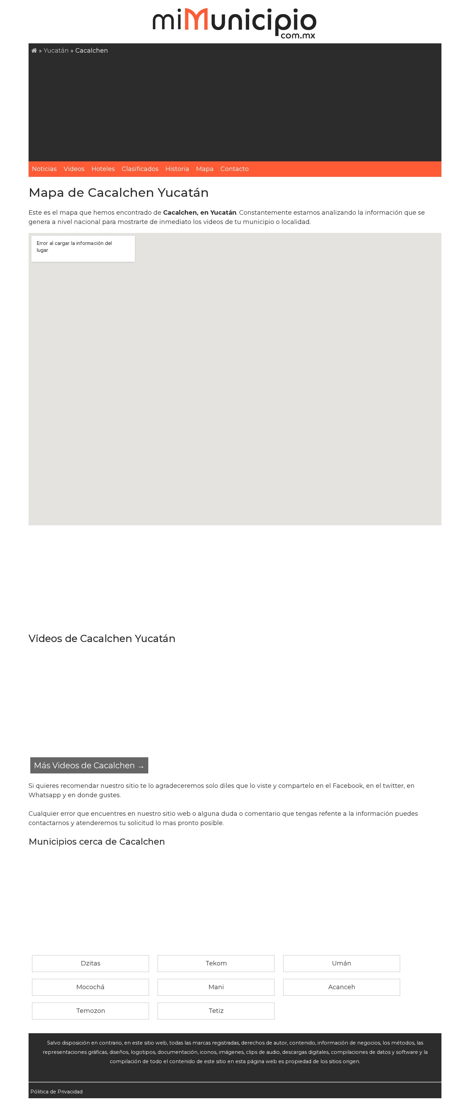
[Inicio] (34, 50)
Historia (177, 169)
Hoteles (103, 169)
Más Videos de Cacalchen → (89, 765)
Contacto (235, 169)
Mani (216, 987)
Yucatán (56, 50)
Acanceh (341, 987)
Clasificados (140, 169)
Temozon (90, 1011)
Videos (74, 169)
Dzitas (90, 963)
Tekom (216, 963)
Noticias (44, 169)
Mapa (205, 169)
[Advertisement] (236, 107)
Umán (341, 963)
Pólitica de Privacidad (56, 1092)
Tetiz (216, 1011)
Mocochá (90, 987)
